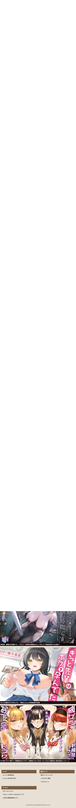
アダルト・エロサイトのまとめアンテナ (13, 794)
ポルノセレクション (8, 791)
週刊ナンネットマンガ (47, 775)
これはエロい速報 (45, 778)
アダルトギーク (45, 781)
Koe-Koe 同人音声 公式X (9, 778)
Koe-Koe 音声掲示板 (8, 775)
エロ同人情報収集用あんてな (10, 798)
